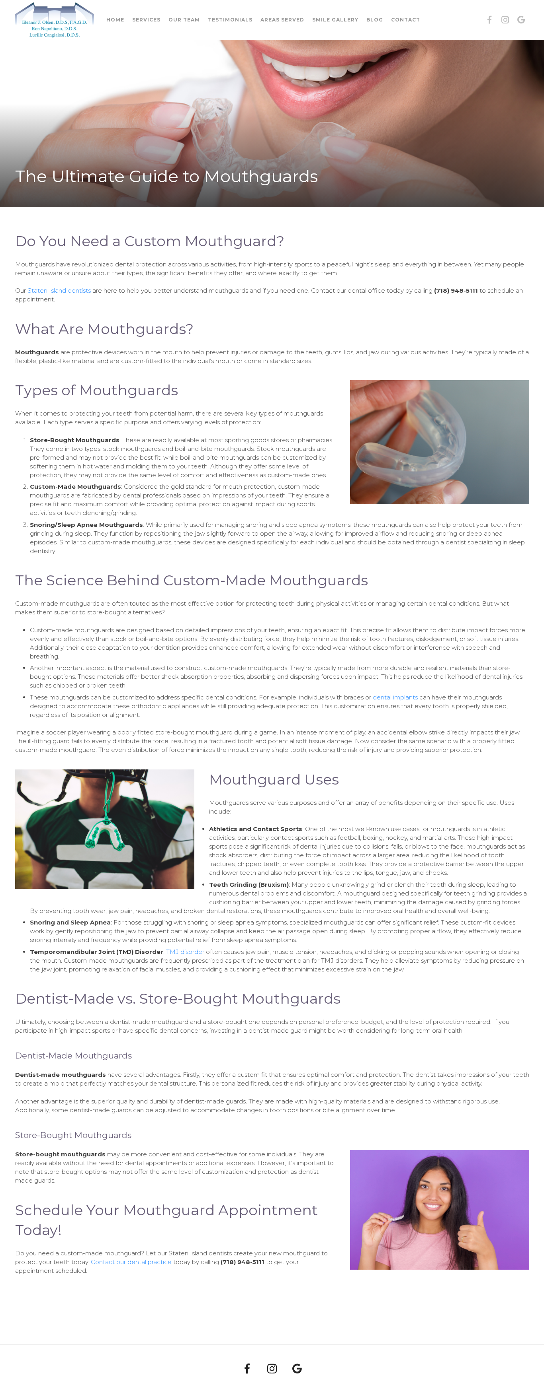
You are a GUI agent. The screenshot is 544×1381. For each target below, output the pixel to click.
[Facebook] (489, 20)
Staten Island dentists (59, 290)
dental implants (395, 697)
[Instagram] (505, 20)
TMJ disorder (185, 952)
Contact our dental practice (131, 1262)
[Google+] (521, 20)
